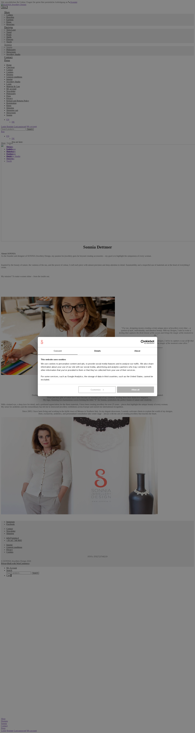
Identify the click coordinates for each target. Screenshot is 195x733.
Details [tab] (97, 351)
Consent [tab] (58, 351)
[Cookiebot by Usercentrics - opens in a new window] (142, 342)
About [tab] (137, 351)
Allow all (135, 389)
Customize (96, 389)
